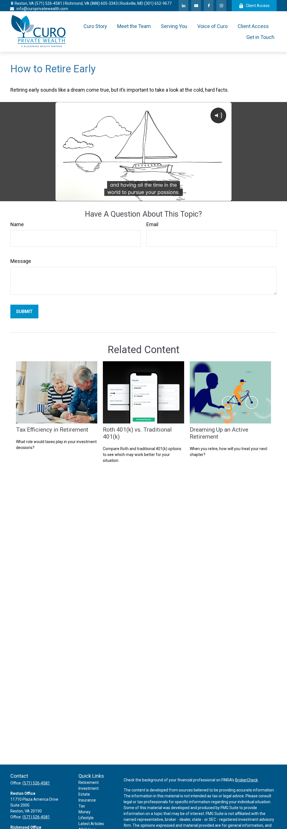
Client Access (258, 5)
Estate (84, 794)
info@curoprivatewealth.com (42, 8)
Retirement (88, 782)
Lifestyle (86, 818)
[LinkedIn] (183, 5)
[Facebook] (209, 5)
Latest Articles (91, 823)
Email (152, 224)
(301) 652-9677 (158, 3)
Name (17, 224)
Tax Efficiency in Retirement (52, 429)
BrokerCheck (246, 780)
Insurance (87, 800)
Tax (81, 806)
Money (84, 812)
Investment (88, 788)
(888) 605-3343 (104, 3)
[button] (95, 26)
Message (20, 261)
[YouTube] (196, 5)
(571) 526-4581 (48, 3)
